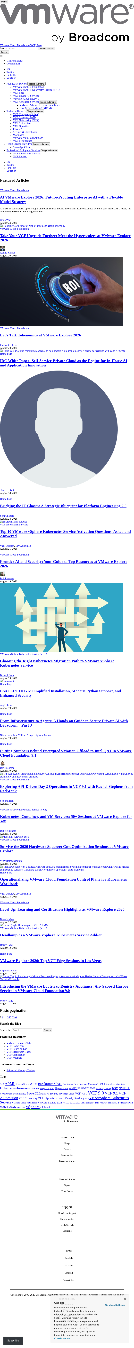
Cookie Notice (62, 1338)
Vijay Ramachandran (11, 860)
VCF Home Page (16, 1046)
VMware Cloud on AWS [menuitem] (26, 98)
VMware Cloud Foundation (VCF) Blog (21, 45)
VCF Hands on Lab (17, 1048)
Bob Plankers (7, 578)
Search (3, 48)
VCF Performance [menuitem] (22, 140)
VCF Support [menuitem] (20, 156)
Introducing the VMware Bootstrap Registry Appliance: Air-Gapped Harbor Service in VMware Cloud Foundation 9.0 (64, 988)
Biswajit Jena (7, 675)
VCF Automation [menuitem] (22, 123)
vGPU (61, 1098)
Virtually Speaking (74, 1098)
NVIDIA (124, 1088)
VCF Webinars (14, 1057)
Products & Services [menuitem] (17, 83)
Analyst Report (22, 1084)
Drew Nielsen (7, 919)
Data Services (68, 1084)
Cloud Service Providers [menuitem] (19, 144)
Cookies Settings (115, 1305)
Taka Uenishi (7, 490)
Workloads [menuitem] (18, 135)
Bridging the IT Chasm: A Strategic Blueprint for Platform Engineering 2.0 (63, 506)
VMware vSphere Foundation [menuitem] (28, 87)
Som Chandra (7, 515)
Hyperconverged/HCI (66, 1088)
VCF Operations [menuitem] (21, 126)
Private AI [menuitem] (18, 129)
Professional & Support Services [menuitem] (23, 150)
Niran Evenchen (8, 735)
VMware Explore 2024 (50, 1102)
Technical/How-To (9, 979)
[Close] (125, 1299)
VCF (78, 1093)
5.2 (2, 1084)
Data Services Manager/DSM (88, 1084)
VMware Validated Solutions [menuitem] (28, 137)
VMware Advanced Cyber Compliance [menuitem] (40, 105)
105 (9, 1017)
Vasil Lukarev (7, 545)
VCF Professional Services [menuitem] (27, 153)
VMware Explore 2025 (71, 1103)
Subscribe (13, 1340)
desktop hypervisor (112, 1084)
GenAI (47, 1089)
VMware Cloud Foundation (14, 190)
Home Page (6, 353)
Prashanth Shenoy (9, 345)
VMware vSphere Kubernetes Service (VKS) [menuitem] (36, 89)
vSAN (12, 1107)
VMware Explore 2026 (19, 1043)
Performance (19, 1093)
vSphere (33, 1106)
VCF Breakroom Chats (19, 1051)
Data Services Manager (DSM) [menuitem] (36, 108)
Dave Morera (7, 767)
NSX (115, 1088)
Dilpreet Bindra (8, 830)
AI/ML (10, 1084)
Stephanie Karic (8, 970)
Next (14, 1017)
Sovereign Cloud (66, 1094)
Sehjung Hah (7, 800)
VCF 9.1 (111, 1093)
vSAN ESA (21, 1107)
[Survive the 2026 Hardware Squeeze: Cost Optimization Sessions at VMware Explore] (14, 836)
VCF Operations (48, 1098)
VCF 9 (84, 1094)
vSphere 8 (45, 1107)
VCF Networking (28, 1098)
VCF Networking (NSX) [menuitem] (26, 120)
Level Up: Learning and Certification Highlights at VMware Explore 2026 (62, 909)
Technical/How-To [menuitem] (16, 111)
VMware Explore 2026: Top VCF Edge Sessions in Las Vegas (50, 961)
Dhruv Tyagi (6, 945)
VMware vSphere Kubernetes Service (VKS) (23, 654)
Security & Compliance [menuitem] (25, 132)
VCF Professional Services (14, 524)
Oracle (9, 1094)
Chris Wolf (5, 220)
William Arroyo (26, 735)
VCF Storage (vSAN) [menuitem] (24, 117)
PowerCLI (33, 1093)
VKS (86, 1098)
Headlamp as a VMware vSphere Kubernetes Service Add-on (51, 935)
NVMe (3, 1094)
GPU (52, 1088)
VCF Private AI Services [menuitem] (26, 95)
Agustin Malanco (44, 735)
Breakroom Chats (50, 1084)
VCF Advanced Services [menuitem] (26, 101)
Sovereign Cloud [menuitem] (22, 147)
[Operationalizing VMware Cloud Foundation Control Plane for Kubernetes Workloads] (67, 869)
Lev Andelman (23, 545)
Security (54, 1093)
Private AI (44, 1094)
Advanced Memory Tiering (21, 1070)
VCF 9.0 (96, 1092)
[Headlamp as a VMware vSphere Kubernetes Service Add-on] (24, 925)
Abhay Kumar (7, 252)
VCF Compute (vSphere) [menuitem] (26, 114)
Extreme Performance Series (19, 1088)
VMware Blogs (15, 60)
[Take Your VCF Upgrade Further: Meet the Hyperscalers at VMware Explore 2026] (32, 225)
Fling (42, 1088)
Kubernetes (86, 1088)
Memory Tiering (103, 1088)
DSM (123, 1084)
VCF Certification (16, 1054)
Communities (13, 63)
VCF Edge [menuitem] (18, 92)
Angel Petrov (7, 705)
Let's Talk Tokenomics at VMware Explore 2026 (40, 335)
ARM (33, 1084)
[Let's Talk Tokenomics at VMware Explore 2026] (61, 325)
